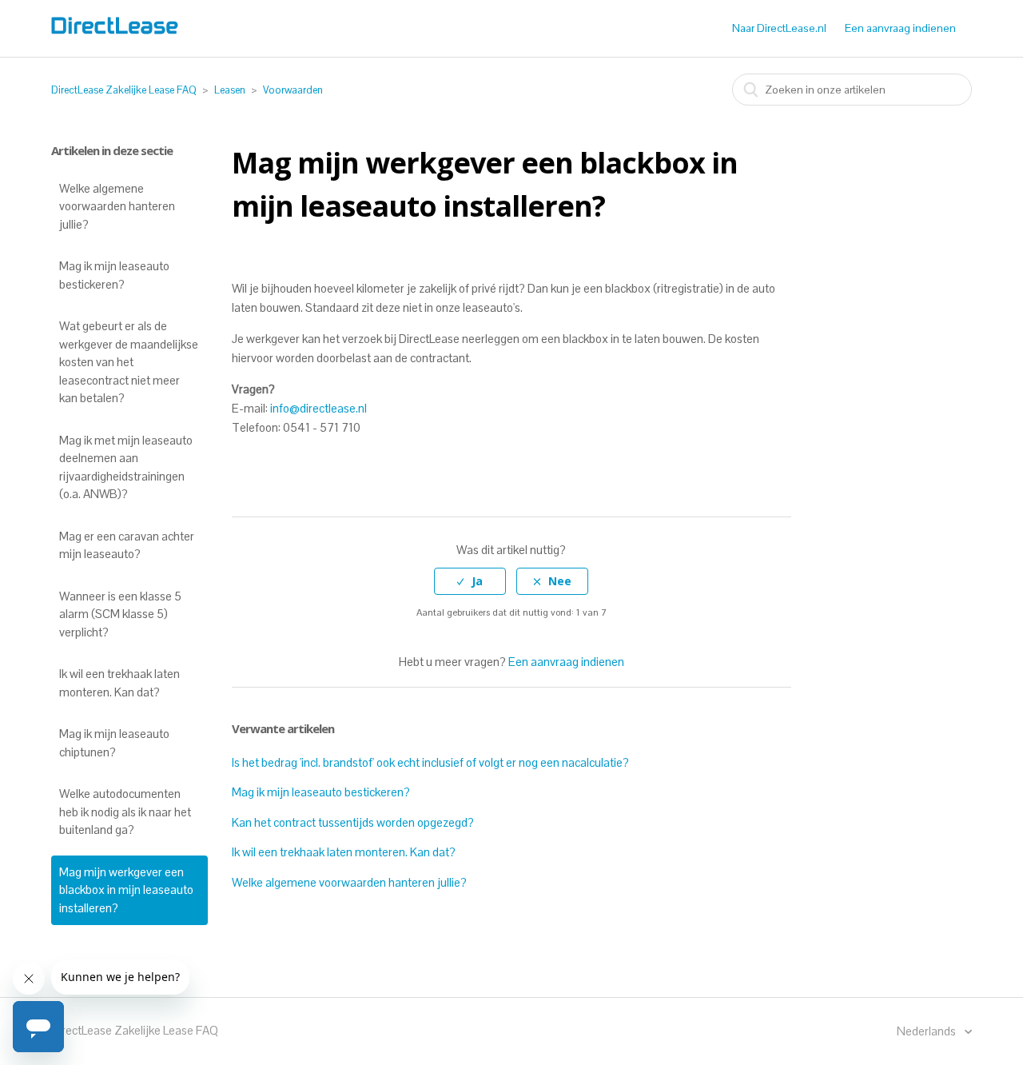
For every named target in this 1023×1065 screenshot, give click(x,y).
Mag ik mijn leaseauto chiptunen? (114, 743)
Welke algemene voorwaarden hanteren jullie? (117, 206)
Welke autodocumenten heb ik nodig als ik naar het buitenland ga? (125, 811)
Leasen (229, 90)
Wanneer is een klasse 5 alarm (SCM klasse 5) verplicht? (120, 614)
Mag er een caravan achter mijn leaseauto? (126, 545)
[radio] (470, 582)
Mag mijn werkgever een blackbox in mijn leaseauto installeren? (126, 889)
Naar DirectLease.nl (779, 28)
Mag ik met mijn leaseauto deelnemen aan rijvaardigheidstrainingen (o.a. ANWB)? (126, 467)
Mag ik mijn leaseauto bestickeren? (114, 275)
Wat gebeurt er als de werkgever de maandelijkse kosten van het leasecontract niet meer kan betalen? (128, 361)
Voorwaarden (293, 90)
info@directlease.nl (318, 408)
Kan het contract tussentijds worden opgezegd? (353, 822)
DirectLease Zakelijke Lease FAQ (124, 90)
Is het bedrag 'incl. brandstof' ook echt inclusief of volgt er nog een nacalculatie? (430, 762)
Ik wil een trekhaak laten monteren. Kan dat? (119, 683)
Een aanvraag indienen (900, 28)
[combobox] (852, 90)
